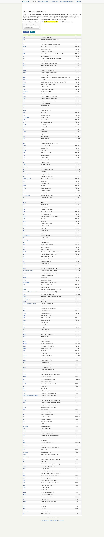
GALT (24, 468)
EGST (24, 46)
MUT (24, 126)
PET (24, 461)
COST (24, 431)
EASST (24, 454)
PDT (24, 475)
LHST (24, 294)
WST (24, 249)
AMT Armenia (26, 117)
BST (24, 49)
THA (24, 209)
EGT (24, 365)
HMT (24, 143)
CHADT (25, 355)
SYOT (24, 110)
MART (24, 494)
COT (24, 449)
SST (24, 244)
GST (24, 372)
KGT (24, 183)
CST (24, 464)
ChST (24, 275)
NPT (24, 171)
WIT (24, 211)
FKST (24, 393)
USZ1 (24, 86)
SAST (24, 84)
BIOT (24, 176)
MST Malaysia (26, 235)
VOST (24, 188)
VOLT (24, 136)
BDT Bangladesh (27, 174)
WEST (24, 65)
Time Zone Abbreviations (66, 1)
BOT (24, 424)
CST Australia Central (28, 270)
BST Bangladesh (27, 178)
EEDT (24, 96)
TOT (24, 353)
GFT (24, 398)
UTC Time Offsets (54, 1)
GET (24, 122)
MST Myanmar (26, 195)
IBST (24, 39)
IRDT (24, 141)
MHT (24, 332)
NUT (24, 508)
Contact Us (61, 520)
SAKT (24, 315)
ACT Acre (25, 445)
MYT (24, 237)
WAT (24, 61)
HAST (24, 501)
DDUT (24, 280)
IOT (24, 105)
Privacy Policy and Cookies (47, 520)
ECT (24, 433)
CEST (24, 72)
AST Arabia (25, 91)
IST (24, 56)
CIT (24, 223)
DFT (24, 53)
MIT (24, 497)
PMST (24, 400)
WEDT (24, 63)
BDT (24, 218)
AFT (24, 138)
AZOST (24, 360)
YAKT (24, 266)
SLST (24, 169)
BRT (24, 388)
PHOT (24, 348)
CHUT (24, 277)
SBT (24, 317)
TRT (24, 112)
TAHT (24, 506)
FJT (24, 327)
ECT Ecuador (26, 457)
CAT (24, 68)
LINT (24, 358)
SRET (24, 320)
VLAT (24, 287)
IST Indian (25, 167)
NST (24, 414)
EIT (24, 256)
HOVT (24, 202)
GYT (24, 440)
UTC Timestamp (77, 1)
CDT (24, 447)
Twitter (32, 31)
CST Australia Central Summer (30, 291)
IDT (24, 103)
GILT (24, 329)
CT (23, 228)
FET (24, 101)
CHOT (24, 221)
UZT (24, 162)
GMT (24, 37)
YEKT (24, 164)
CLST (24, 391)
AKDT (24, 478)
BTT (24, 181)
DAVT (24, 200)
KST (24, 261)
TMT (24, 159)
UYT (24, 412)
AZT (24, 119)
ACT (24, 214)
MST (24, 473)
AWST (24, 216)
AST (24, 421)
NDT (24, 379)
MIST (24, 308)
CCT (24, 190)
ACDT (24, 289)
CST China (25, 225)
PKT (24, 152)
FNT (24, 369)
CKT (24, 499)
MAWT (24, 145)
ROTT (24, 407)
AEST (24, 273)
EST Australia (26, 282)
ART (24, 386)
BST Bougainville (27, 299)
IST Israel (25, 79)
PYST (24, 402)
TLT (24, 263)
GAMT (24, 487)
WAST (24, 89)
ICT (24, 204)
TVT (24, 339)
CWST (24, 251)
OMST (24, 185)
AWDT (24, 254)
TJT (24, 157)
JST (24, 258)
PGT (24, 284)
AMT (24, 419)
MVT (24, 148)
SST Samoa (26, 511)
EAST (24, 466)
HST (24, 504)
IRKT (24, 233)
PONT (24, 313)
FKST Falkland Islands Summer (30, 395)
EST (24, 459)
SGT (24, 242)
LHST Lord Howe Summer (29, 303)
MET (24, 58)
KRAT (24, 207)
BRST (24, 367)
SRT (24, 409)
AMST (24, 383)
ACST (24, 268)
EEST (24, 98)
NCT (24, 310)
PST (24, 482)
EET (24, 75)
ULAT (24, 247)
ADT (24, 381)
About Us (56, 520)
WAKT (24, 341)
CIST (24, 480)
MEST (24, 82)
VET (24, 442)
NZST (24, 334)
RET (24, 129)
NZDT (24, 346)
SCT (24, 134)
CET (24, 51)
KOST (24, 301)
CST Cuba (25, 452)
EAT (24, 93)
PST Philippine (26, 240)
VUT (24, 322)
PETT (24, 336)
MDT (24, 471)
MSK (24, 108)
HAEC (24, 77)
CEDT (24, 70)
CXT (24, 197)
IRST (24, 115)
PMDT (24, 374)
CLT (24, 428)
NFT (24, 325)
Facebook (26, 31)
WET (24, 42)
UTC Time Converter (43, 1)
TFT (24, 155)
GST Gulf (25, 124)
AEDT (24, 296)
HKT (24, 230)
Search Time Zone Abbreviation (31, 25)
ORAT (24, 150)
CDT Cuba (25, 426)
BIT (24, 513)
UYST (24, 376)
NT (23, 416)
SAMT (24, 131)
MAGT (24, 306)
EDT (24, 435)
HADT (24, 492)
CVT (24, 362)
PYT (24, 405)
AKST (24, 485)
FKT (24, 438)
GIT (24, 490)
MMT (24, 192)
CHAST (25, 343)
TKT (24, 350)
